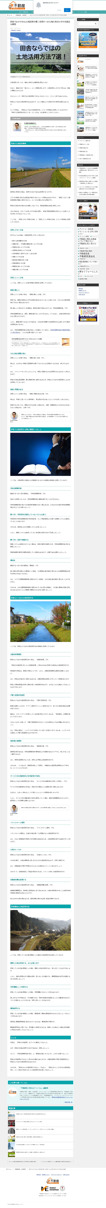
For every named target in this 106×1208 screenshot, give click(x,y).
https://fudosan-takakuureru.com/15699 (20, 340)
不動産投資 (84, 253)
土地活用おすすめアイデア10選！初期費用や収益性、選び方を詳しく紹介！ (91, 114)
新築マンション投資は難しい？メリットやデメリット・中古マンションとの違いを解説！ (35, 1129)
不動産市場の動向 (85, 251)
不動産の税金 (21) (83, 147)
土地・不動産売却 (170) (85, 158)
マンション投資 (84, 236)
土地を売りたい (84, 266)
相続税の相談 (83, 279)
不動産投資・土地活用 (15, 30)
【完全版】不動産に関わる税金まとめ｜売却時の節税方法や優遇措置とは (91, 91)
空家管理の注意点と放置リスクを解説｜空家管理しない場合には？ (30, 1152)
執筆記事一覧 (68, 1102)
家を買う (81, 276)
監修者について (82, 290)
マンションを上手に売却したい (88, 233)
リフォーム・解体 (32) (84, 140)
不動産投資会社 (87, 256)
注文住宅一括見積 (89, 276)
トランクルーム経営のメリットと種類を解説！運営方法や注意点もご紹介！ (57, 1161)
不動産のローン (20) (84, 144)
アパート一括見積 (86, 229)
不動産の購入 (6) (83, 151)
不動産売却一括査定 (83, 248)
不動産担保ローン (83, 258)
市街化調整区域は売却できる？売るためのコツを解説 (27, 339)
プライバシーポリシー (84, 292)
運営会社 (81, 288)
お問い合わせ (82, 294)
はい (67, 10)
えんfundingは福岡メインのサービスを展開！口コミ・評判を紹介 (30, 1144)
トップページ (88, 59)
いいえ (59, 10)
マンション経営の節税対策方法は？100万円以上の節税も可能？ (22, 1161)
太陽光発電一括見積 (84, 268)
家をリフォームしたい (88, 272)
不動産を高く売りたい (87, 245)
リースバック (94, 236)
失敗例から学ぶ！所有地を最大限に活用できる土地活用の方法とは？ (31, 1114)
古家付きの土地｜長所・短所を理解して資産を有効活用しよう (29, 1137)
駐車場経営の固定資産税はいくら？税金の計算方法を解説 (91, 67)
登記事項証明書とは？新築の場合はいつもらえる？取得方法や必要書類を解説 (91, 106)
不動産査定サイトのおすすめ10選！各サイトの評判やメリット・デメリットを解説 (91, 129)
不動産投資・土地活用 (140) (86, 155)
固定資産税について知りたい (88, 262)
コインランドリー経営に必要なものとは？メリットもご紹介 (29, 1121)
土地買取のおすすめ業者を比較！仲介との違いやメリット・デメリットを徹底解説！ (91, 83)
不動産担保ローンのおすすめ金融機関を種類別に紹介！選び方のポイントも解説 (91, 76)
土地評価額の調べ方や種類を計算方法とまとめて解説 (91, 120)
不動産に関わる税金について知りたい (87, 240)
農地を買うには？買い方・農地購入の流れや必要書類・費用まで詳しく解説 (91, 99)
